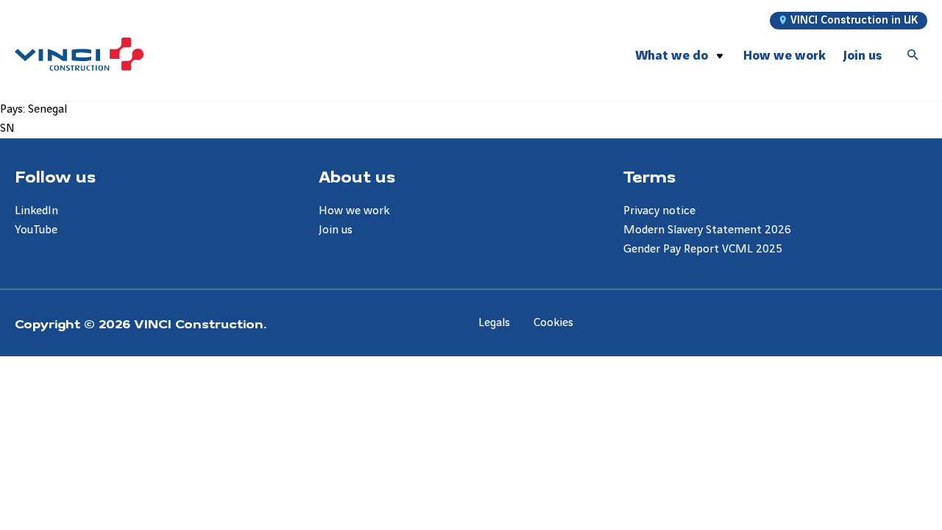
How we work (784, 56)
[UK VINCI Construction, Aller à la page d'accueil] (79, 54)
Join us (862, 56)
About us (357, 176)
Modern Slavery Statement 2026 (707, 230)
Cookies (553, 323)
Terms (649, 176)
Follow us (55, 176)
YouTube (36, 230)
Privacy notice (659, 211)
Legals (494, 323)
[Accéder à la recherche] (913, 56)
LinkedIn (36, 211)
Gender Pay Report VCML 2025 (702, 249)
